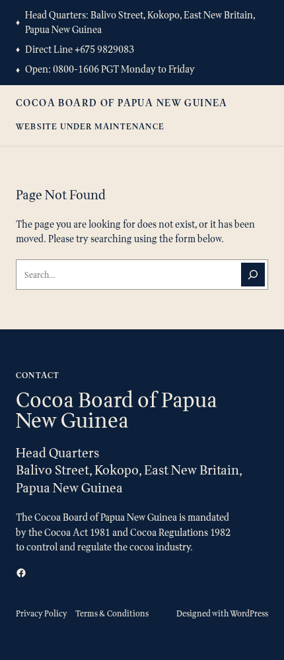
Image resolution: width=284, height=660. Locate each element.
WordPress (249, 613)
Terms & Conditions (112, 613)
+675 (86, 49)
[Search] (253, 274)
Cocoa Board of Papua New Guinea (122, 102)
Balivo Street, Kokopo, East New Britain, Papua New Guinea (140, 22)
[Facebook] (21, 573)
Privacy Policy (41, 613)
